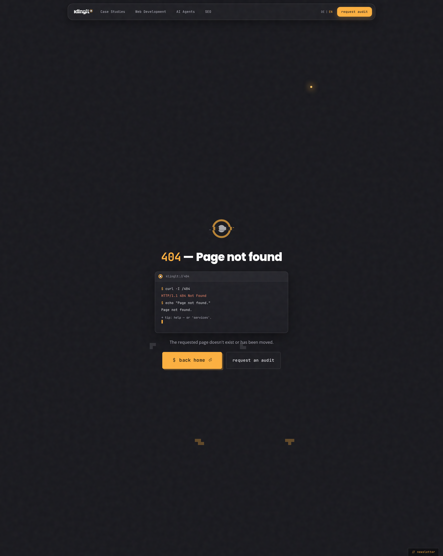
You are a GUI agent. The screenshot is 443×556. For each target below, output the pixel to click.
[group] (221, 302)
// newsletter (423, 552)
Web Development (150, 11)
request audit (354, 11)
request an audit (253, 360)
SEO (208, 11)
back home (192, 360)
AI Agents (185, 11)
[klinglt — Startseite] (83, 12)
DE (323, 12)
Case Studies (112, 11)
